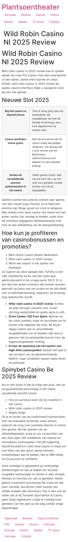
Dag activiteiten (48, 518)
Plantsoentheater (30, 7)
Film (7, 524)
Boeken (26, 15)
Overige (9, 530)
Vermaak (10, 15)
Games (40, 15)
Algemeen (10, 518)
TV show (38, 22)
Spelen (22, 22)
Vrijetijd (54, 22)
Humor (54, 15)
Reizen (8, 22)
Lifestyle (49, 524)
